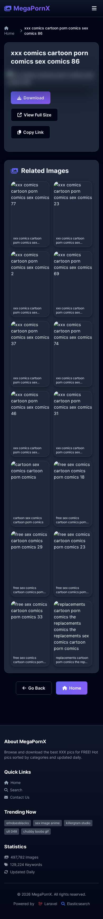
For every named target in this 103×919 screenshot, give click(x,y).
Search (16, 790)
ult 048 (11, 831)
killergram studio (78, 823)
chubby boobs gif (36, 831)
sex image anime (47, 823)
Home (9, 33)
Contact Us (19, 797)
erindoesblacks (17, 823)
